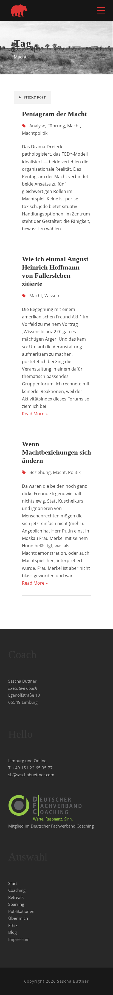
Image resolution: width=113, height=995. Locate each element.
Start (12, 883)
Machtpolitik (34, 133)
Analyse (37, 126)
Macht (73, 126)
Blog (12, 932)
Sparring (16, 904)
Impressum (19, 939)
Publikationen (21, 911)
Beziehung (40, 472)
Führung (56, 126)
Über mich (18, 918)
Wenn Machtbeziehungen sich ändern (56, 452)
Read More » (35, 414)
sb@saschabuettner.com (31, 774)
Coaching (17, 890)
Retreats (16, 897)
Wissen (51, 296)
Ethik (13, 925)
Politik (74, 472)
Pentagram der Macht (54, 113)
